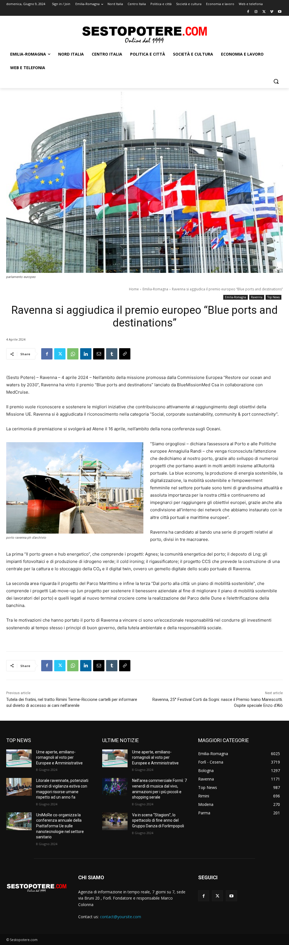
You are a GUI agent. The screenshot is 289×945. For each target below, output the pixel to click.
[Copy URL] (124, 353)
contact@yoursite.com (120, 916)
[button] (276, 81)
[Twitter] (264, 12)
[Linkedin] (85, 353)
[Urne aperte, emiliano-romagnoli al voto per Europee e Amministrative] (19, 758)
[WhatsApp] (72, 353)
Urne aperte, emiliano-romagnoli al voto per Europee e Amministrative (59, 757)
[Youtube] (279, 12)
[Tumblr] (111, 353)
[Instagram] (256, 12)
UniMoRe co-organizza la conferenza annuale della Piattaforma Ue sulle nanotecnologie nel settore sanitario (60, 826)
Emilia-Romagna (155, 289)
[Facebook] (248, 12)
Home (134, 289)
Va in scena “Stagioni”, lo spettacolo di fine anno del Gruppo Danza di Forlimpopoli (158, 820)
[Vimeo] (271, 12)
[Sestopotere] (144, 34)
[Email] (98, 353)
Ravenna (256, 297)
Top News (273, 297)
